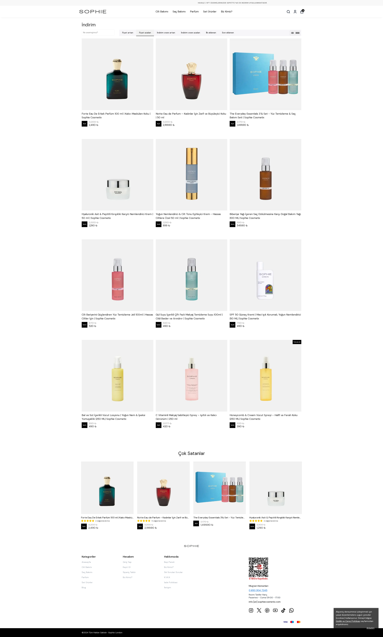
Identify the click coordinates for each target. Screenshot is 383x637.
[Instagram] (251, 610)
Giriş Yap (127, 562)
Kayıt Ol (126, 567)
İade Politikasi (170, 582)
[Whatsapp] (291, 610)
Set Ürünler (209, 11)
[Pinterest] (267, 610)
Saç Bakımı (179, 11)
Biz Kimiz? (226, 11)
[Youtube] (275, 610)
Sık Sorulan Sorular (173, 572)
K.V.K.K (167, 577)
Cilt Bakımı (162, 11)
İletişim (167, 587)
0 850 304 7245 (258, 590)
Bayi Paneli (169, 562)
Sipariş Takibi (129, 572)
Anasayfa (86, 562)
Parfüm (194, 11)
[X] (259, 610)
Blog (84, 587)
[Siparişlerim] (295, 12)
